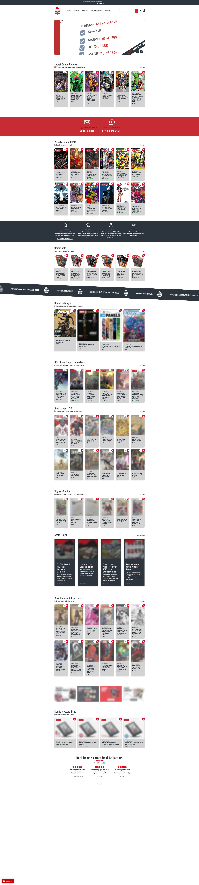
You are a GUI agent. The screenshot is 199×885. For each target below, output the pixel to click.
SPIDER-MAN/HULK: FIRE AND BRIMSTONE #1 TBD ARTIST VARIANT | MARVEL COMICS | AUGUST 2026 (137, 98)
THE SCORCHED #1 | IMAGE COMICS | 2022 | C (60, 174)
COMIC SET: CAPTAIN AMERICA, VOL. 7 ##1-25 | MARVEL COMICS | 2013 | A (92, 274)
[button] (98, 784)
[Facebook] (97, 4)
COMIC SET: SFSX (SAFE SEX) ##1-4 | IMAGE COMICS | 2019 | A (137, 274)
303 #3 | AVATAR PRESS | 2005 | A (60, 474)
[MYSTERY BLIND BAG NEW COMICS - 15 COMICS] (88, 728)
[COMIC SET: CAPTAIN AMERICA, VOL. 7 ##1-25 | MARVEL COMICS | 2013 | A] (92, 261)
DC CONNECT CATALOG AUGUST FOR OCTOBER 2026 (133, 346)
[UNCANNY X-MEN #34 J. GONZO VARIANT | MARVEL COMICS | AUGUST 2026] (76, 81)
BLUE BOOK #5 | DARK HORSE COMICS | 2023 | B (107, 209)
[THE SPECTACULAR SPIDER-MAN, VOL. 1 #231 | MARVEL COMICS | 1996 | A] (138, 193)
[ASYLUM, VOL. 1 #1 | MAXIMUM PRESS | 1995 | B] (76, 193)
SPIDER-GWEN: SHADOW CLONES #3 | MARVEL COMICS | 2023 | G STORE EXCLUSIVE (92, 396)
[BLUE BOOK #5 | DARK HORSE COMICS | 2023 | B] (107, 193)
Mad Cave (119, 472)
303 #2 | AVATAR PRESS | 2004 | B (136, 439)
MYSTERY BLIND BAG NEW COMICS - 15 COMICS (87, 743)
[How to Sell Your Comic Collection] (88, 549)
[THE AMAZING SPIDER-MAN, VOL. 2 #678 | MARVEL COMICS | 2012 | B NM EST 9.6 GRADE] (76, 615)
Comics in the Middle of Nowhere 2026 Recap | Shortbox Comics (110, 568)
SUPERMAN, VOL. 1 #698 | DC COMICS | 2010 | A (61, 521)
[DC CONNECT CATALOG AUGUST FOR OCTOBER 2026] (134, 325)
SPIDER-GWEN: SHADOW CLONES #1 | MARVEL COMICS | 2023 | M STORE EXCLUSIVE (122, 396)
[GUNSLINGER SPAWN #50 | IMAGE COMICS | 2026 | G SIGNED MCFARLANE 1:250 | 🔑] (138, 615)
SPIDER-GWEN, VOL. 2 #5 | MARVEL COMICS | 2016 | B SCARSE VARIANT (92, 631)
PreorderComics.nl (78, 306)
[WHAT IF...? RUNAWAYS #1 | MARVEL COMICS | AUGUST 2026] (61, 81)
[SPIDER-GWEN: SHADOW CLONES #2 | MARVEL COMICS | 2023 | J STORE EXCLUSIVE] (107, 379)
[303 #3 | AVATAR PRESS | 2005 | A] (61, 459)
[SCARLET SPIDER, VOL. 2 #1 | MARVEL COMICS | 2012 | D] (138, 651)
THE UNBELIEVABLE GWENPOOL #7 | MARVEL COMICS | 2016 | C (121, 209)
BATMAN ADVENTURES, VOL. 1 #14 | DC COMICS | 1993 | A (91, 209)
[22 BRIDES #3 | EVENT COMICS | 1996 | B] (107, 425)
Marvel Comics (90, 171)
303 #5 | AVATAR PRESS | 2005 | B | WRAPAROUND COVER (92, 475)
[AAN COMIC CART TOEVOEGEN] (67, 72)
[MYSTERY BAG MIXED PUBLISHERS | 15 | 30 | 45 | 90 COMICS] (65, 728)
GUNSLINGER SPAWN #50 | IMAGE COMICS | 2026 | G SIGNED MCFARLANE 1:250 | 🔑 (137, 632)
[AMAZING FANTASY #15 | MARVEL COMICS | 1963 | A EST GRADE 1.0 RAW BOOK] (61, 614)
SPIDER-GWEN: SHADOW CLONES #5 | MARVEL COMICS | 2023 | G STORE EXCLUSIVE (76, 396)
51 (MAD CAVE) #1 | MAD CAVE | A (121, 474)
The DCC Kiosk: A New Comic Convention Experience (63, 568)
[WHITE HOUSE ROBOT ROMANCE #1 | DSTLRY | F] (76, 507)
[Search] (136, 11)
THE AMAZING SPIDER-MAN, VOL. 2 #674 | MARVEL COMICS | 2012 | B (122, 667)
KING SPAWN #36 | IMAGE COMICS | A (136, 173)
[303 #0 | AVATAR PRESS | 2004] (122, 425)
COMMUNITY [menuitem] (85, 11)
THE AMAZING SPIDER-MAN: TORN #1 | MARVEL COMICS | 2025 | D (92, 521)
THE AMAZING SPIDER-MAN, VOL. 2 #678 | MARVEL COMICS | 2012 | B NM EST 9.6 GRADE (76, 632)
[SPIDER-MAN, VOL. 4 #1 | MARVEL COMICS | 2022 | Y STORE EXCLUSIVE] (61, 379)
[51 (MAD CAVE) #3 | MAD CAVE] (138, 459)
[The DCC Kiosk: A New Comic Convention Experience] (64, 549)
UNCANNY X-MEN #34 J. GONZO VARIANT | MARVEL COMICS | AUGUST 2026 (76, 97)
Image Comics (59, 171)
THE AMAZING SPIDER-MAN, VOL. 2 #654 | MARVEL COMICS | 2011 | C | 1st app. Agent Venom (76, 667)
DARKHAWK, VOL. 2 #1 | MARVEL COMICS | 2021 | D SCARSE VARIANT (107, 667)
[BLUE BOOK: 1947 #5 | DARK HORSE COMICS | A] (61, 193)
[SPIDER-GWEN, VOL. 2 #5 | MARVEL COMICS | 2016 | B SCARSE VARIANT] (92, 614)
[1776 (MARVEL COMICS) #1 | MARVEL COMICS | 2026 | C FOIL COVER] (76, 425)
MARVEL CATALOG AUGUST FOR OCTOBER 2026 (86, 345)
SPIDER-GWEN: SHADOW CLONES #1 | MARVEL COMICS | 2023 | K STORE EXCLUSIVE (137, 396)
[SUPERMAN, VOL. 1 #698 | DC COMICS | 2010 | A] (61, 507)
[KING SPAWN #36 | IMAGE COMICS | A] (138, 158)
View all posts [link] (140, 535)
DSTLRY (72, 517)
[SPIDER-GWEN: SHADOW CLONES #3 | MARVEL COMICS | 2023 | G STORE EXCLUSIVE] (92, 379)
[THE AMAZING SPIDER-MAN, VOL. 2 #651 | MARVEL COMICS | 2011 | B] (61, 650)
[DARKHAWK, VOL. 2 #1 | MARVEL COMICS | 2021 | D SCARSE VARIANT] (107, 650)
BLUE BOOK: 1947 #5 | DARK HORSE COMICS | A (61, 209)
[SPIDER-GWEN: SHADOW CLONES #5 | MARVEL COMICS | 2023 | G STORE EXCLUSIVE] (76, 379)
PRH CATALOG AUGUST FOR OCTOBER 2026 (111, 346)
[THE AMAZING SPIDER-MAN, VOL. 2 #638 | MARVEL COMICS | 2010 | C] (122, 614)
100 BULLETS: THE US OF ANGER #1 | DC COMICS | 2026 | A (61, 441)
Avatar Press (120, 437)
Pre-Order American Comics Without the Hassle (134, 567)
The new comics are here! (88, 1)
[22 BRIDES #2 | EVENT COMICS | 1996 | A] (92, 425)
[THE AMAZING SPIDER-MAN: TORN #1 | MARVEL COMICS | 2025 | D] (92, 507)
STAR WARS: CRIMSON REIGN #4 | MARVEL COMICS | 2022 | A (92, 175)
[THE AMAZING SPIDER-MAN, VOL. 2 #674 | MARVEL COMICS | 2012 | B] (122, 650)
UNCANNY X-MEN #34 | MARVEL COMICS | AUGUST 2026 (107, 97)
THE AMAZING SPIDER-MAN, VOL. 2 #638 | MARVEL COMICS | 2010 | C (122, 631)
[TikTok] (103, 4)
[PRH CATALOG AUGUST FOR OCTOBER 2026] (111, 325)
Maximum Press (74, 205)
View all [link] (142, 67)
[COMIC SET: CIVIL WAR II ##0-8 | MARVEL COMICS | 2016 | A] (122, 261)
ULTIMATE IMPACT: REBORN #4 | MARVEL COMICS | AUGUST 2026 (122, 98)
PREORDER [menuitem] (76, 11)
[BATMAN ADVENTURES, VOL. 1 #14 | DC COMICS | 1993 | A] (92, 193)
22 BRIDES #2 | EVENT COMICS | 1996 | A (92, 440)
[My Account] (140, 10)
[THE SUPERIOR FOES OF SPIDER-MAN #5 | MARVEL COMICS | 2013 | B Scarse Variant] (107, 614)
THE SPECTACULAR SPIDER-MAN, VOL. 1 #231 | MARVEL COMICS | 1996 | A (137, 209)
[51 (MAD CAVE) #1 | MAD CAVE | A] (122, 459)
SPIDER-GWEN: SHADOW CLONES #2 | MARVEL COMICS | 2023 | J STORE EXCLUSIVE (107, 396)
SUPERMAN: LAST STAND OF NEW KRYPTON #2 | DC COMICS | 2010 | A (136, 521)
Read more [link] (59, 583)
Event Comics (89, 438)
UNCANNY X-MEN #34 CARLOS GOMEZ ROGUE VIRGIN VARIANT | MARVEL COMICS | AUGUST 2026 (92, 99)
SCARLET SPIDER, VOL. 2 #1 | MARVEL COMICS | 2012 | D (137, 667)
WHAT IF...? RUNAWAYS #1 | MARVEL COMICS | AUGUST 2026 (60, 98)
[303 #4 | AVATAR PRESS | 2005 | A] (76, 460)
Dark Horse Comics (60, 205)
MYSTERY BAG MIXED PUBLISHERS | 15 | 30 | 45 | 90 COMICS (64, 743)
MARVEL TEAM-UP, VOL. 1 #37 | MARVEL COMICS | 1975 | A (122, 174)
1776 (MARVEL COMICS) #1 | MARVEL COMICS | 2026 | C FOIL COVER (76, 442)
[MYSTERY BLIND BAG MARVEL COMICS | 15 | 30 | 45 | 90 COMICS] (111, 728)
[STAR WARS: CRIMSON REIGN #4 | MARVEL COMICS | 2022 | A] (92, 158)
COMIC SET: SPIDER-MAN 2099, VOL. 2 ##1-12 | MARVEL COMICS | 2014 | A (107, 274)
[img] (99, 761)
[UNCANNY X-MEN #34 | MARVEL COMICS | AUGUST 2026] (107, 81)
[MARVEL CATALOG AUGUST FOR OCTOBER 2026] (88, 325)
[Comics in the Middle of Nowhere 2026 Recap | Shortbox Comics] (111, 549)
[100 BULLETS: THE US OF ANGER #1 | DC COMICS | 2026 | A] (61, 425)
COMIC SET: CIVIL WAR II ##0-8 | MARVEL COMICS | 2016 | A (121, 274)
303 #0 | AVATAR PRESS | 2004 (121, 440)
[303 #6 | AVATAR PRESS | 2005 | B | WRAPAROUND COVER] (107, 459)
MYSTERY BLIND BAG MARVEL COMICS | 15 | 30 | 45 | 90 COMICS (110, 743)
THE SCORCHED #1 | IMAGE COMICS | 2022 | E (76, 174)
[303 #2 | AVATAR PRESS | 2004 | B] (138, 425)
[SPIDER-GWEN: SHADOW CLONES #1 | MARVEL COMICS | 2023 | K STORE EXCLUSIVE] (138, 379)
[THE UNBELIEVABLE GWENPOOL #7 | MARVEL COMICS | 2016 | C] (122, 193)
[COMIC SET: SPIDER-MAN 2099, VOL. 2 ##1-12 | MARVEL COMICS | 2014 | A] (107, 261)
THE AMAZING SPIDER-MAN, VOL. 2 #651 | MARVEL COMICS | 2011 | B (61, 667)
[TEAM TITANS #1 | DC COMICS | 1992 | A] (122, 507)
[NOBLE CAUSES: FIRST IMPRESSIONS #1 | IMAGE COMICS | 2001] (107, 158)
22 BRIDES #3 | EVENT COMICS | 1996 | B (107, 440)
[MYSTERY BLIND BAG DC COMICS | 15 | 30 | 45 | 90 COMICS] (134, 728)
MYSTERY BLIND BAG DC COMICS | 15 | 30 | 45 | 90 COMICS (134, 743)
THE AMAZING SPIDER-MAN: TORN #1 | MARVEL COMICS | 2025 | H (107, 521)
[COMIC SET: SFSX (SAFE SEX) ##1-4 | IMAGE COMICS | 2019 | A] (138, 261)
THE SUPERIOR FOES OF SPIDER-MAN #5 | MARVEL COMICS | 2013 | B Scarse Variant (107, 631)
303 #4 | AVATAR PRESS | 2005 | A (75, 475)
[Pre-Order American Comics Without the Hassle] (134, 549)
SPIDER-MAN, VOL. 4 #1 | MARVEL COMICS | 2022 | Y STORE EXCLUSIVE (61, 395)
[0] (143, 10)
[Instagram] (99, 4)
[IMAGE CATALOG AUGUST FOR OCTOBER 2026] (65, 323)
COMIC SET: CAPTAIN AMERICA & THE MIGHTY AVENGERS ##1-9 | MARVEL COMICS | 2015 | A (76, 274)
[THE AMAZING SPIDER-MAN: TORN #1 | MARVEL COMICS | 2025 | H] (107, 507)
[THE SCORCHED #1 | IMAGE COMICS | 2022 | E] (76, 158)
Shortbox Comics (60, 339)
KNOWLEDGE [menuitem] (107, 11)
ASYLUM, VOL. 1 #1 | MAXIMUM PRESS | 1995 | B (76, 209)
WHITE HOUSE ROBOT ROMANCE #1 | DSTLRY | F (76, 521)
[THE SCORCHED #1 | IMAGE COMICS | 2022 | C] (61, 158)
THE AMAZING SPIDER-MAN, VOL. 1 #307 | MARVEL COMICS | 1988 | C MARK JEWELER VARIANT (91, 669)
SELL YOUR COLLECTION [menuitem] (96, 11)
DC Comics (89, 205)
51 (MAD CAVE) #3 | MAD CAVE (137, 474)
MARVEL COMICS (59, 93)
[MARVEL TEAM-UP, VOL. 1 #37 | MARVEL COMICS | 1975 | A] (122, 158)
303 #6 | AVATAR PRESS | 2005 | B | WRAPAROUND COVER (107, 475)
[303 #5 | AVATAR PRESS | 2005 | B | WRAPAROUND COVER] (92, 459)
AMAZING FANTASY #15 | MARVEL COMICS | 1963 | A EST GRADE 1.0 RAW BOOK (60, 631)
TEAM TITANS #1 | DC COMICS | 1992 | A (122, 520)
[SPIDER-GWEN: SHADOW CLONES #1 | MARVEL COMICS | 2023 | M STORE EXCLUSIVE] (122, 379)
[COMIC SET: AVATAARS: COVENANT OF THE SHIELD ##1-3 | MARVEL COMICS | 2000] (61, 261)
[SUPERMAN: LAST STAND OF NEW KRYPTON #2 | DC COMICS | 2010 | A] (138, 507)
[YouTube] (101, 4)
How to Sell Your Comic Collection (86, 565)
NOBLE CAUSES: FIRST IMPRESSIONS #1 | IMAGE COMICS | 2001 (107, 175)
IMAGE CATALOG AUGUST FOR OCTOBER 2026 (63, 341)
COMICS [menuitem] (69, 11)
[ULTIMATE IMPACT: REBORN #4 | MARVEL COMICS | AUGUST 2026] (122, 81)
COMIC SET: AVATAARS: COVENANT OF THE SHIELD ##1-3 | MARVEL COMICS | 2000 (61, 274)
